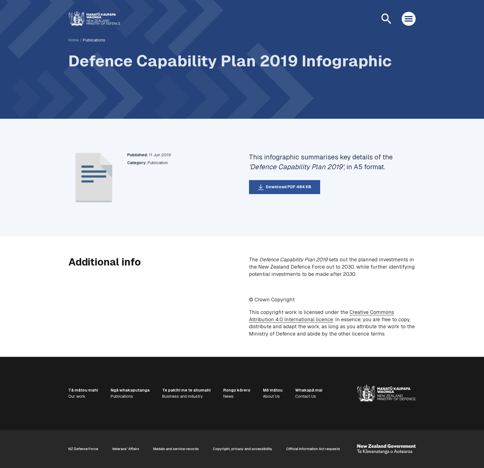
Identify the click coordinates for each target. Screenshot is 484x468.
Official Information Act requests (313, 449)
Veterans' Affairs (125, 449)
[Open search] (386, 19)
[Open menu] (409, 19)
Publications (94, 40)
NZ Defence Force (83, 449)
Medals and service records (176, 449)
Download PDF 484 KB (288, 187)
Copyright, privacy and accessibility (242, 449)
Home (73, 40)
